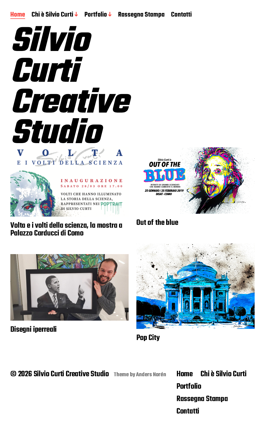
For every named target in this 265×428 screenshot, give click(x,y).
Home (17, 15)
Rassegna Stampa (141, 15)
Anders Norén (151, 374)
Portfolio (95, 15)
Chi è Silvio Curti (52, 15)
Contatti (181, 15)
